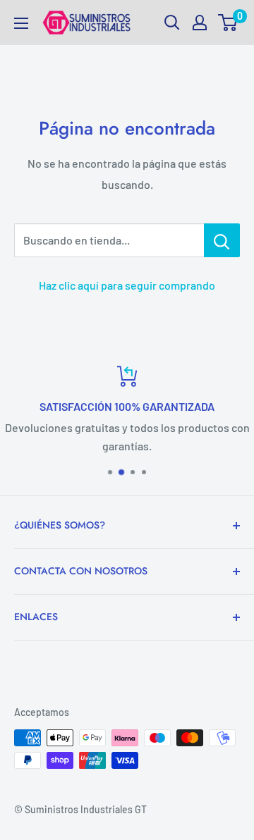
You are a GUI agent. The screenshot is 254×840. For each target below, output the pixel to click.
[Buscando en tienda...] (222, 240)
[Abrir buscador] (172, 22)
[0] (228, 22)
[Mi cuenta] (200, 22)
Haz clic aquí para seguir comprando (127, 285)
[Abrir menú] (21, 23)
